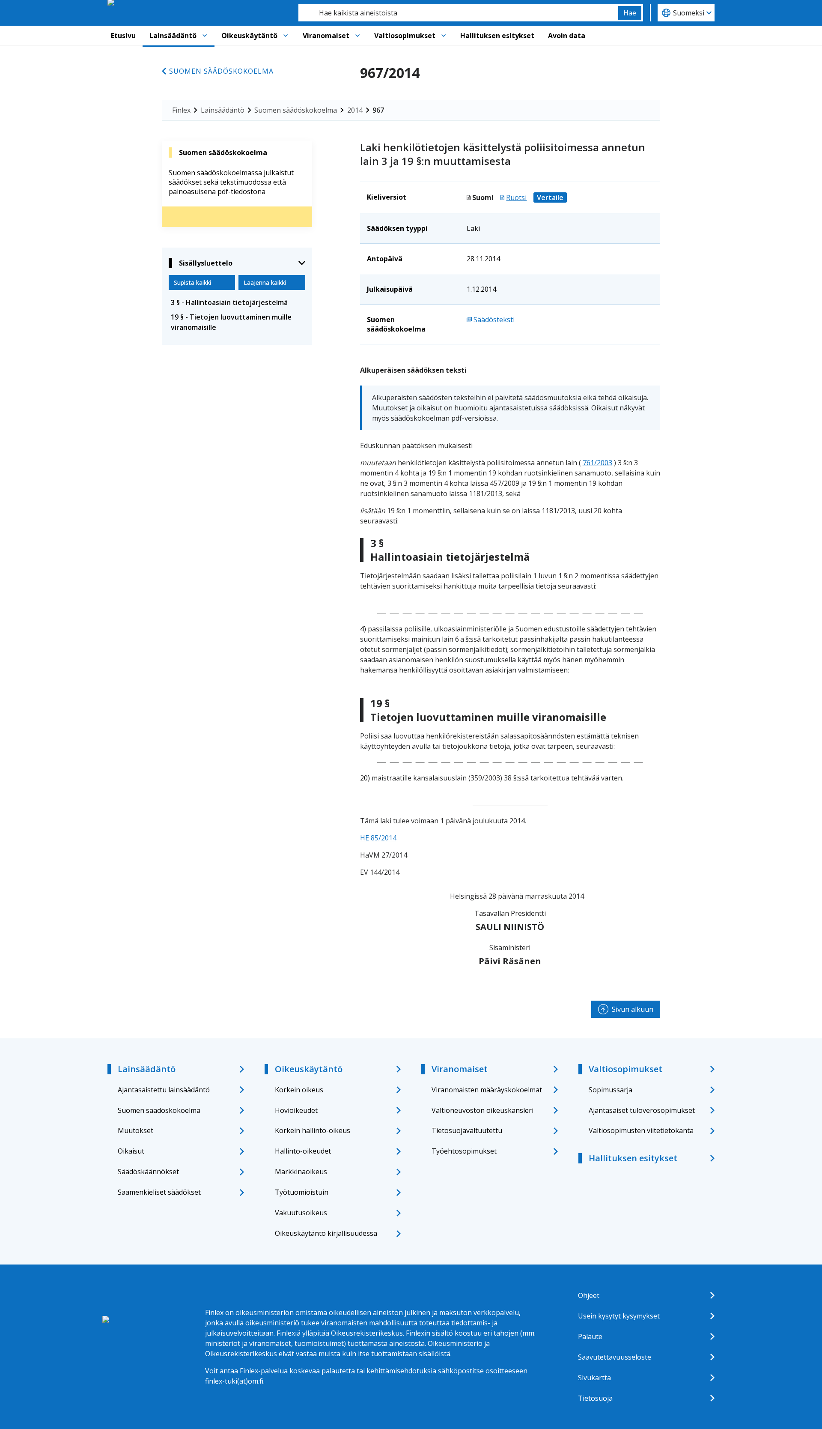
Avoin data (566, 35)
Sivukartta (594, 1377)
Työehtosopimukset (464, 1151)
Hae (629, 13)
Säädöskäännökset (148, 1171)
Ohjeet (588, 1295)
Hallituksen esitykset (497, 35)
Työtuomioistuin (301, 1192)
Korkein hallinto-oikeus (312, 1130)
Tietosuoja (595, 1398)
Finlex (181, 110)
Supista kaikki (192, 282)
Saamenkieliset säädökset (159, 1192)
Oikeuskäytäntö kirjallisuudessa (326, 1233)
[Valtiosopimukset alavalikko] (443, 35)
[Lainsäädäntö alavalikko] (204, 35)
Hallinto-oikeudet (303, 1151)
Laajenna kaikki (265, 282)
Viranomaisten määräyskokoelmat (487, 1089)
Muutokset (135, 1130)
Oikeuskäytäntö (249, 35)
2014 (355, 110)
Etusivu (123, 35)
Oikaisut (131, 1151)
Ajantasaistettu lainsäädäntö (164, 1089)
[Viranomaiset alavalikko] (357, 35)
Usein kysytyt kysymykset (619, 1316)
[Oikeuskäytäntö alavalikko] (285, 35)
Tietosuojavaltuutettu (467, 1130)
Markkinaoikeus (301, 1171)
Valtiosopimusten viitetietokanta (641, 1130)
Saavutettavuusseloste (614, 1357)
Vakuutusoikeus (301, 1212)
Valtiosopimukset (404, 35)
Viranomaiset (326, 35)
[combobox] (458, 12)
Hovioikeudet (296, 1110)
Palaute (590, 1336)
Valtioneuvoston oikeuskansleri (482, 1110)
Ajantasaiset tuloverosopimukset (642, 1110)
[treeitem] (237, 302)
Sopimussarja (610, 1089)
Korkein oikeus (299, 1089)
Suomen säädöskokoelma (221, 71)
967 (378, 110)
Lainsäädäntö (173, 35)
